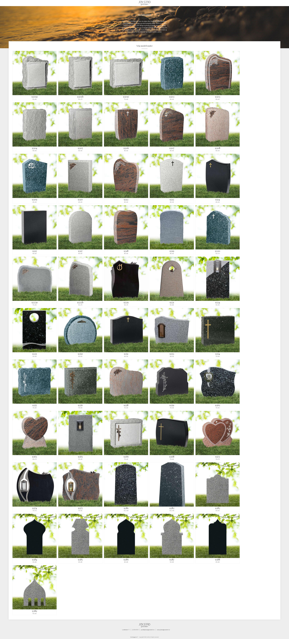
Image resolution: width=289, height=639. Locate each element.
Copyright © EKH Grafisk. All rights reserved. (144, 637)
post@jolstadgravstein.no (148, 630)
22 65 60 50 (135, 630)
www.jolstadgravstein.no (163, 630)
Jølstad (144, 3)
